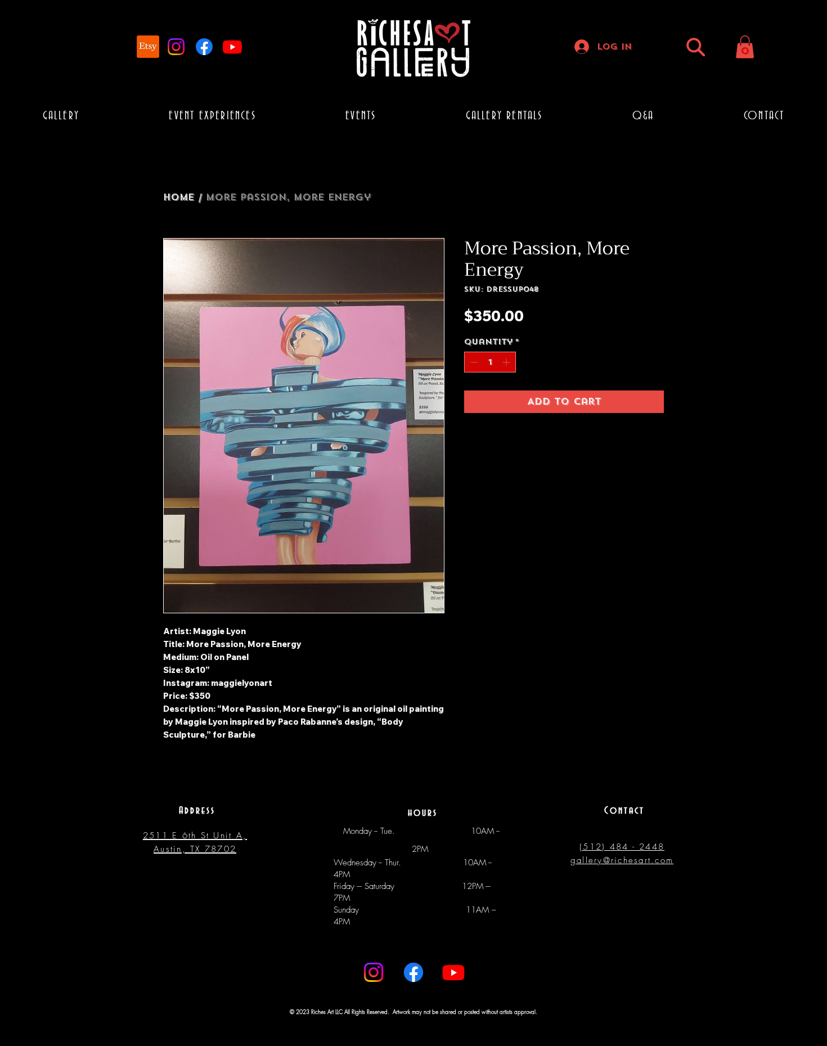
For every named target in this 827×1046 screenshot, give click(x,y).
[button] (744, 47)
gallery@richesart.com (621, 860)
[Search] (695, 47)
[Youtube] (232, 46)
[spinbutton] (490, 362)
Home (178, 197)
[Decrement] (473, 362)
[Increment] (507, 362)
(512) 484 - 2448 (621, 846)
